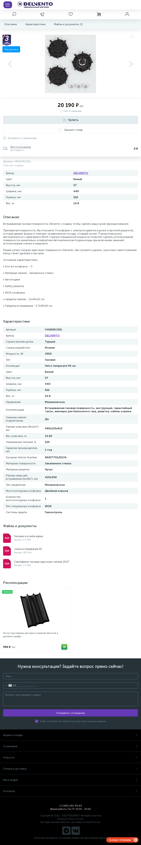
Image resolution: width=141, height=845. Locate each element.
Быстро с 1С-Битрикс (120, 839)
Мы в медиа (10, 780)
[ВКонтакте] (76, 831)
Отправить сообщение (70, 713)
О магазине (10, 746)
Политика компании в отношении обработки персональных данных (70, 838)
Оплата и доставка (15, 768)
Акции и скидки (13, 735)
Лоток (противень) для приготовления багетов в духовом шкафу (30, 635)
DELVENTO (80, 173)
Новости (8, 757)
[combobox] (9, 685)
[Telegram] (66, 831)
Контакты (9, 791)
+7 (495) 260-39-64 (70, 805)
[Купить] (64, 647)
